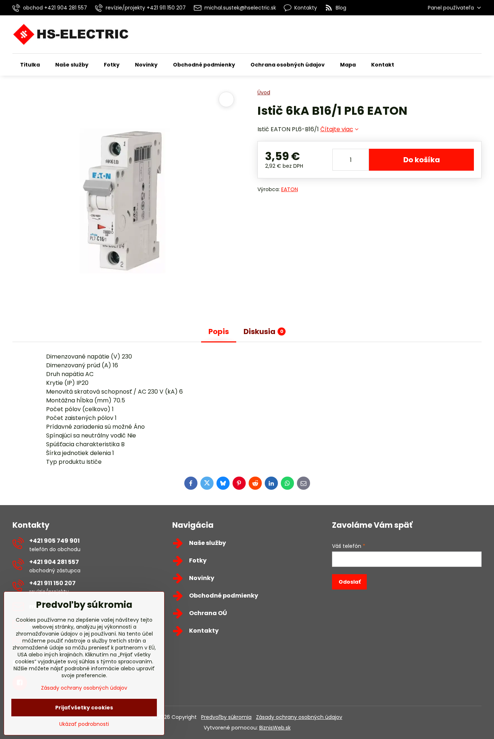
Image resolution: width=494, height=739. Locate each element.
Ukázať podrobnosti (84, 724)
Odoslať (350, 581)
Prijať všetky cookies (84, 707)
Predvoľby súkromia (226, 717)
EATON (289, 189)
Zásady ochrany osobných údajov (299, 717)
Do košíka (421, 160)
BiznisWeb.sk (275, 727)
